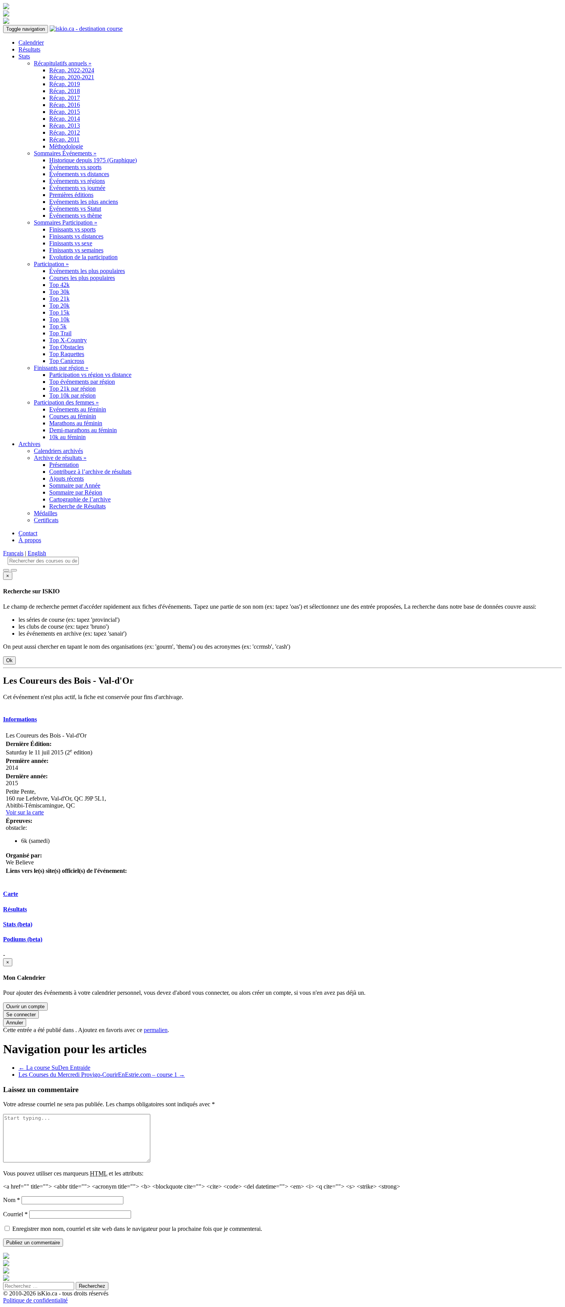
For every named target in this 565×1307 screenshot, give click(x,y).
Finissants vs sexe (70, 243)
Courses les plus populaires (82, 278)
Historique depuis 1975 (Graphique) (93, 160)
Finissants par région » (61, 368)
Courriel (15, 1214)
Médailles (45, 513)
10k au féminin (67, 437)
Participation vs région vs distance (90, 374)
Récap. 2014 (64, 118)
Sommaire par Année (74, 485)
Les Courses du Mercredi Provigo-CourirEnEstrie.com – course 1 (101, 1074)
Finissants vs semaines (76, 250)
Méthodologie (66, 146)
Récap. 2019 (64, 84)
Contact (27, 533)
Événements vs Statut (75, 208)
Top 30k (59, 291)
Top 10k (59, 319)
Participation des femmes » (66, 402)
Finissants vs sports (72, 229)
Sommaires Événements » (65, 153)
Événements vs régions (77, 181)
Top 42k (59, 284)
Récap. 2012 (64, 132)
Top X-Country (68, 340)
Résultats (29, 49)
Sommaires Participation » (65, 222)
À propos (29, 540)
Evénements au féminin (77, 409)
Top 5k (57, 326)
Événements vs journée (77, 188)
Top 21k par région (72, 388)
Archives (29, 444)
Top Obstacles (66, 347)
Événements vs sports (75, 167)
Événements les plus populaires (87, 271)
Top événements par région (82, 381)
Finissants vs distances (76, 236)
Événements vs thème (75, 215)
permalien (156, 1030)
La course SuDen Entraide (54, 1067)
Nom (11, 1200)
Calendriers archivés (58, 451)
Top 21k (59, 298)
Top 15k (59, 312)
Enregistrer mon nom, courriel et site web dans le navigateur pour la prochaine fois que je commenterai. (137, 1228)
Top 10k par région (72, 395)
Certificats (46, 520)
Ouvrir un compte (25, 1006)
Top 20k (59, 305)
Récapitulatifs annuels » (62, 63)
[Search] (14, 570)
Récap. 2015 (64, 111)
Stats (24, 56)
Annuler (14, 1023)
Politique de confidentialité (35, 1300)
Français (13, 553)
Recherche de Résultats (77, 506)
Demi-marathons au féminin (83, 430)
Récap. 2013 (64, 125)
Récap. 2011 (64, 139)
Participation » (51, 264)
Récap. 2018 (64, 91)
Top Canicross (66, 361)
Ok (9, 660)
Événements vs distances (79, 174)
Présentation (64, 464)
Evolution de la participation (83, 257)
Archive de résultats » (60, 458)
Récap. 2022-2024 (71, 70)
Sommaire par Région (75, 492)
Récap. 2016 (64, 105)
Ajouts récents (66, 478)
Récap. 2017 (64, 98)
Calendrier (31, 42)
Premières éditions (71, 194)
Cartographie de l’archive (80, 499)
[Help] (6, 570)
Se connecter (21, 1014)
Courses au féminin (72, 416)
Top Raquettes (66, 354)
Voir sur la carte (25, 812)
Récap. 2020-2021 (71, 77)
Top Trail (60, 333)
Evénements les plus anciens (83, 201)
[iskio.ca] (86, 28)
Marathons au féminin (75, 423)
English (37, 553)
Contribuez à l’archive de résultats (90, 471)
